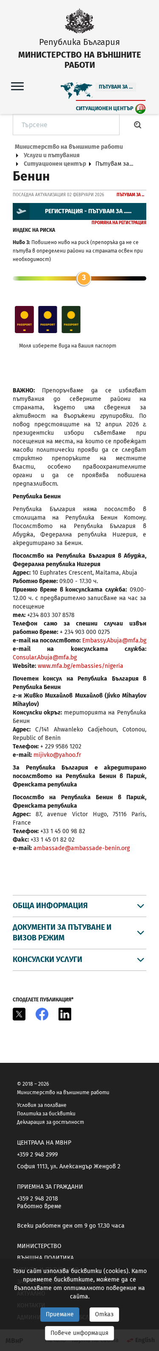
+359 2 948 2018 (37, 1198)
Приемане (60, 1314)
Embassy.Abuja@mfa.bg (114, 640)
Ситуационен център (105, 108)
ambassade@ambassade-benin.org (81, 848)
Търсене (138, 124)
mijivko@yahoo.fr (57, 755)
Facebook (42, 1014)
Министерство (39, 1246)
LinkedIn (65, 1014)
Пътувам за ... (116, 87)
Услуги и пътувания (52, 155)
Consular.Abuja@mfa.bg (45, 657)
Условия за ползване (42, 1105)
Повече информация (79, 1333)
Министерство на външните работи (69, 146)
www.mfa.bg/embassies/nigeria (80, 666)
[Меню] (17, 86)
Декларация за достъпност (50, 1122)
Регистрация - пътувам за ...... (88, 211)
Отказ (104, 1314)
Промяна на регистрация (119, 222)
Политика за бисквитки (46, 1114)
